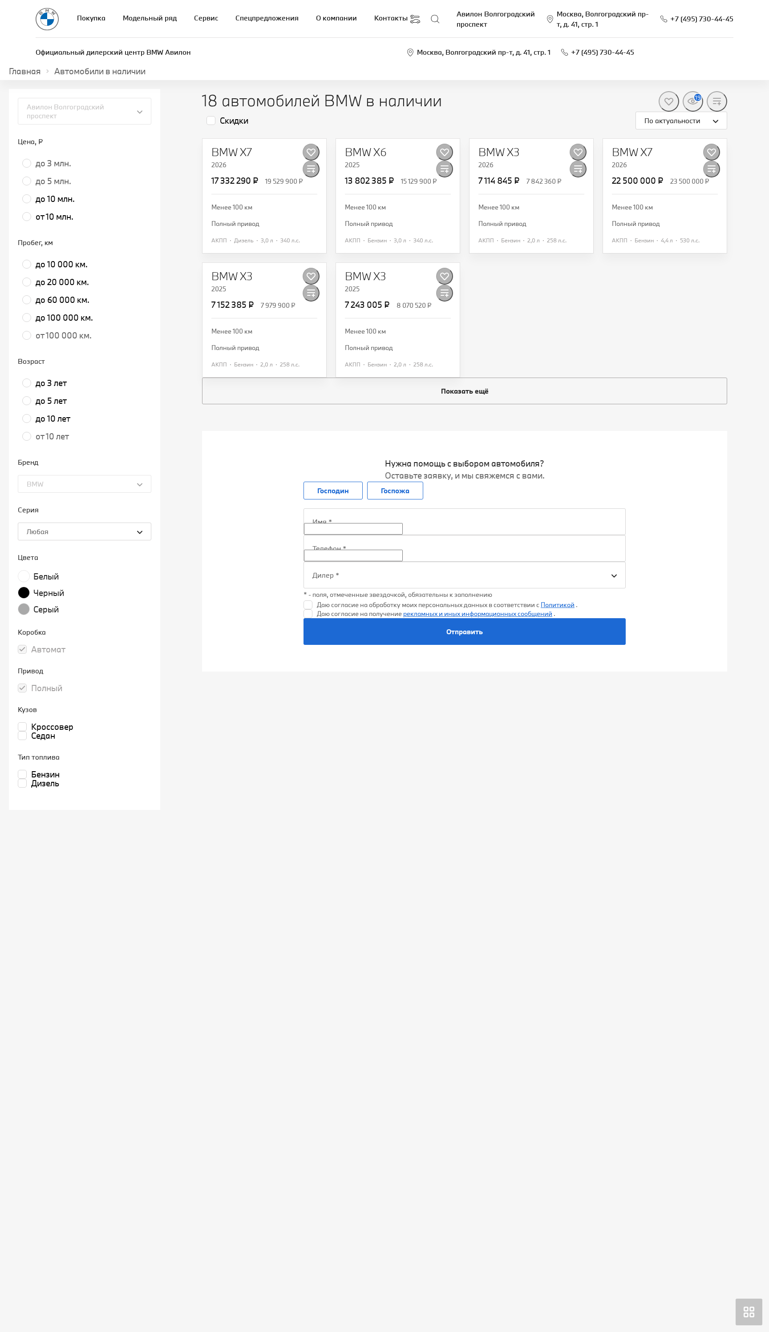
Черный (48, 593)
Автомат (48, 649)
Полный (46, 688)
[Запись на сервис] (415, 19)
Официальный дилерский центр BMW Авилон (113, 52)
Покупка (91, 17)
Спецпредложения (267, 17)
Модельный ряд (150, 17)
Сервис (206, 17)
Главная (25, 71)
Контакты (391, 17)
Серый (46, 609)
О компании (336, 17)
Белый (46, 576)
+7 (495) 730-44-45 (602, 52)
